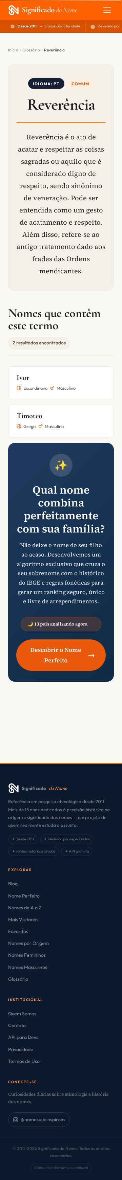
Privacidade (20, 1049)
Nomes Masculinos (27, 967)
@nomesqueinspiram (43, 1119)
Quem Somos (22, 1014)
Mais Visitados (23, 919)
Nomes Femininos (27, 955)
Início (13, 49)
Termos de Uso (24, 1061)
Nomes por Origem (28, 943)
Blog (13, 884)
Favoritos (18, 931)
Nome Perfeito (24, 896)
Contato (17, 1025)
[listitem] (61, 382)
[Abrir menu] (107, 10)
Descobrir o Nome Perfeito (62, 655)
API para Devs (23, 1037)
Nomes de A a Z (24, 908)
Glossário (31, 49)
